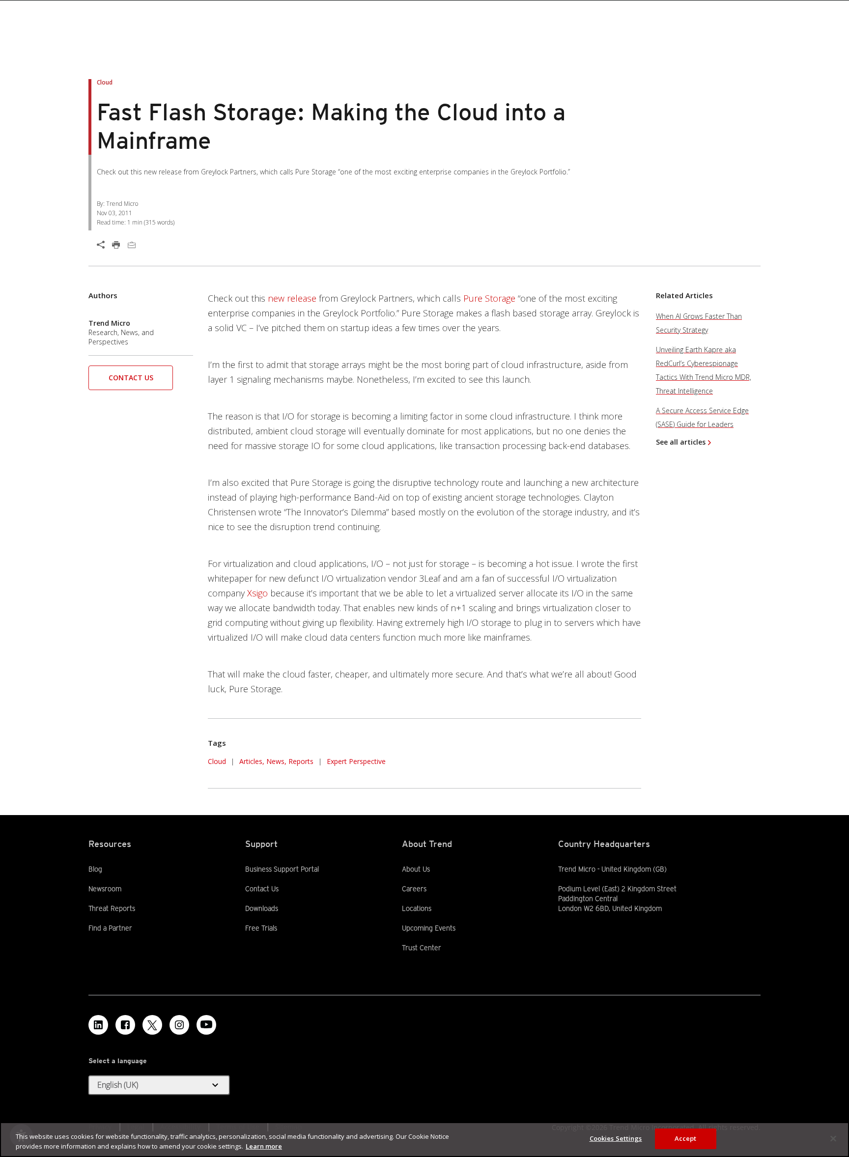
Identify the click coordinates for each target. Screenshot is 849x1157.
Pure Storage (489, 298)
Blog (95, 869)
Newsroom (104, 888)
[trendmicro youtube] (206, 1025)
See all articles (681, 442)
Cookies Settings (616, 1138)
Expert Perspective (356, 761)
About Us (416, 869)
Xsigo (257, 593)
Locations (416, 908)
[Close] (833, 1138)
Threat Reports (111, 908)
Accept (686, 1138)
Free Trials (261, 927)
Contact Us (131, 377)
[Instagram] (179, 1025)
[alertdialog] (424, 1139)
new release (292, 298)
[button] (130, 381)
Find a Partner (110, 927)
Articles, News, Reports (276, 761)
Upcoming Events (428, 928)
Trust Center (421, 948)
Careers (414, 889)
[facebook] (125, 1025)
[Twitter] (152, 1025)
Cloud (217, 761)
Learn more (264, 1146)
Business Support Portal (282, 868)
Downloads (261, 907)
